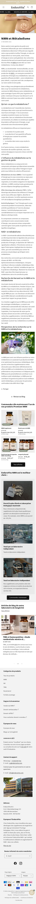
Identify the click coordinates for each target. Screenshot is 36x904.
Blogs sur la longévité (10, 732)
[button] (3, 7)
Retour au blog (19, 397)
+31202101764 (16, 761)
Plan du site (7, 846)
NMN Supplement (6, 428)
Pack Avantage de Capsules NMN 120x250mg (9, 455)
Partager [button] (6, 389)
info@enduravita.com (16, 773)
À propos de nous (9, 728)
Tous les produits (9, 676)
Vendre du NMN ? (9, 706)
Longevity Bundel (23, 454)
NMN (5, 679)
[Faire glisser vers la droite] (22, 664)
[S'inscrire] (30, 856)
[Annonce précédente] (3, 2)
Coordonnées (18, 900)
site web (23, 747)
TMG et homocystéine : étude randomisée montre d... (16, 638)
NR (4, 683)
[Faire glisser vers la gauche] (14, 664)
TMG (5, 687)
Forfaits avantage (9, 695)
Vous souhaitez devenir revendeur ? (15, 717)
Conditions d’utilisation (27, 897)
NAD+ (13, 73)
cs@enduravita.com (15, 763)
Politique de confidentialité (12, 897)
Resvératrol (7, 691)
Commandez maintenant (18, 597)
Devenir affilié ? (8, 713)
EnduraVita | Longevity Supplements (17, 891)
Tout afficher (18, 464)
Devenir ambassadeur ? (11, 709)
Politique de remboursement (20, 895)
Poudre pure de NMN (24, 428)
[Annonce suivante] (33, 2)
